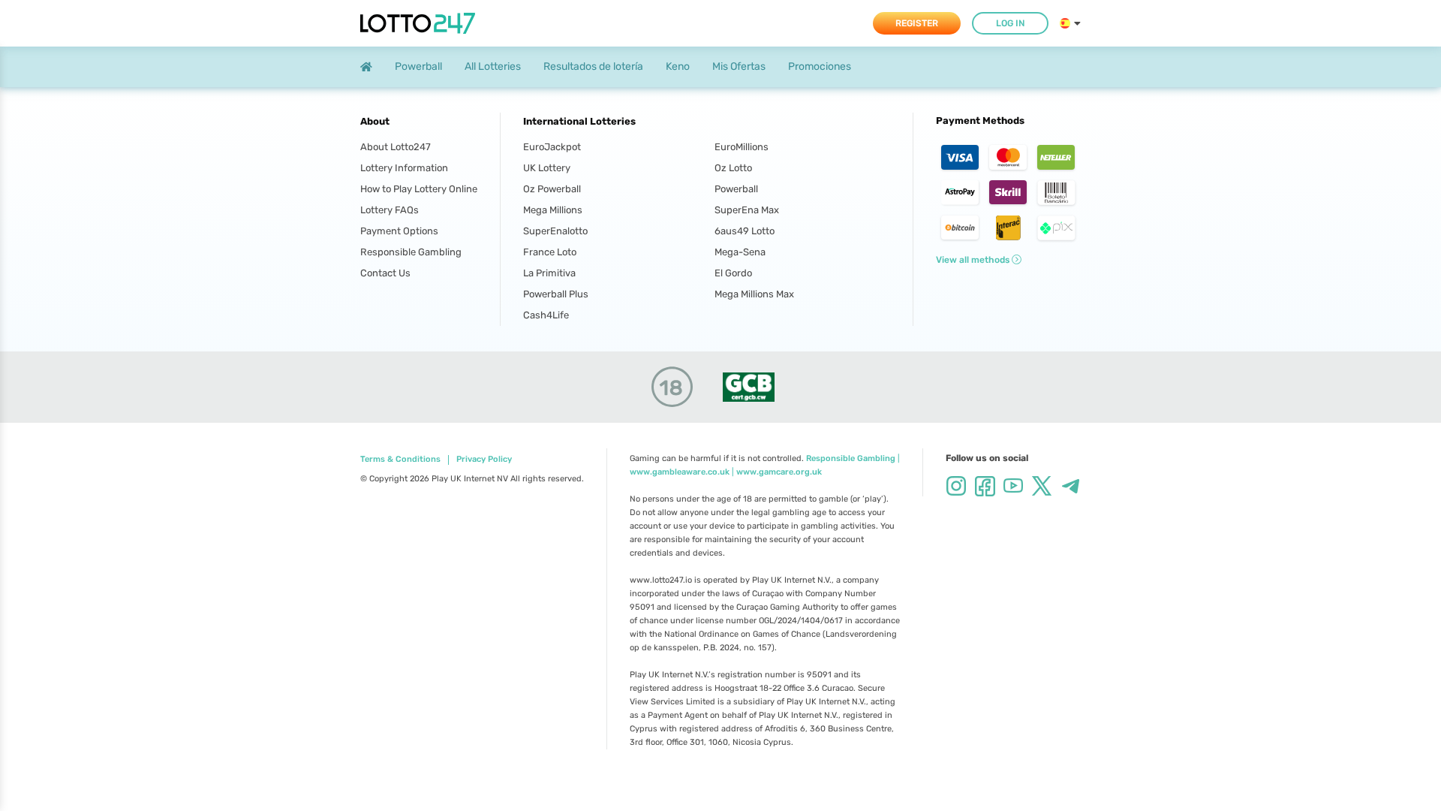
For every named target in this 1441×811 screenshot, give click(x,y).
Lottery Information (404, 167)
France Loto (549, 252)
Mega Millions (552, 210)
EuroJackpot (552, 146)
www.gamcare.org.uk (779, 472)
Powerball (736, 188)
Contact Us (385, 273)
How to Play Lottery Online (418, 188)
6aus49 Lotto (744, 231)
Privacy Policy (484, 459)
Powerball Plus (555, 294)
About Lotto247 (395, 146)
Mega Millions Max (754, 294)
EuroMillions (741, 146)
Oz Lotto (733, 167)
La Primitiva (549, 273)
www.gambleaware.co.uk (680, 472)
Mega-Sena (740, 252)
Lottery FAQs (389, 210)
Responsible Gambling (411, 252)
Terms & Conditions (400, 459)
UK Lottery (546, 167)
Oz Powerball (552, 188)
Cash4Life (546, 315)
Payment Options (399, 231)
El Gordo (733, 273)
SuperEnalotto (555, 231)
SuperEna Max (746, 210)
